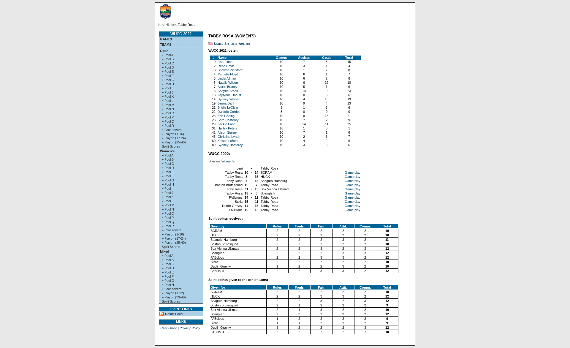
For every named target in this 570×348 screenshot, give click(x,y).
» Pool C (168, 63)
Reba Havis (226, 66)
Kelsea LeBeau (228, 141)
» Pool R (168, 125)
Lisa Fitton (225, 62)
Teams (165, 44)
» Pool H (168, 84)
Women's (167, 151)
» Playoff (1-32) (173, 293)
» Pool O (168, 113)
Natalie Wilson (228, 82)
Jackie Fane (226, 124)
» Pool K (168, 96)
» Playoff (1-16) (173, 134)
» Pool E (168, 71)
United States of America (232, 43)
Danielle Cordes (229, 111)
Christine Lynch (229, 136)
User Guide (168, 328)
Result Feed (174, 314)
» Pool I (167, 88)
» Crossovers (172, 130)
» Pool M (168, 105)
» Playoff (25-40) (174, 142)
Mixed (164, 251)
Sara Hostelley (228, 120)
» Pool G (168, 80)
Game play (352, 172)
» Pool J (167, 92)
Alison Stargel (227, 132)
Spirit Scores (171, 146)
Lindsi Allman (227, 78)
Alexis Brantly (227, 86)
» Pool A (167, 55)
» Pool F (168, 75)
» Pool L (167, 100)
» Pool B (168, 59)
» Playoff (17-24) (174, 138)
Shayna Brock (228, 91)
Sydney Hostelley (230, 145)
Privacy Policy (190, 328)
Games (166, 39)
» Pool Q (168, 121)
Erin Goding (226, 116)
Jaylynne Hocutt (229, 95)
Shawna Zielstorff (230, 70)
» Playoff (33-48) (174, 297)
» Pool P (168, 117)
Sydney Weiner (229, 99)
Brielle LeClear (228, 107)
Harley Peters (228, 128)
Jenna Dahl (226, 103)
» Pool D (168, 67)
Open (164, 51)
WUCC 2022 (180, 34)
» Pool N (168, 109)
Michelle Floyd (228, 74)
